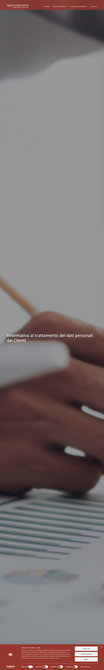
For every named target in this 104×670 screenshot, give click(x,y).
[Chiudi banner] (101, 646)
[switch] (45, 666)
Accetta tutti (86, 648)
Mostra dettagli (85, 666)
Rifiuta (86, 659)
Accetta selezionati (86, 654)
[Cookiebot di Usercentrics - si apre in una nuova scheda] (10, 667)
